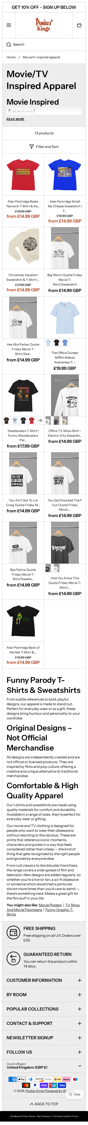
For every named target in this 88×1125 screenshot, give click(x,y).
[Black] (56, 342)
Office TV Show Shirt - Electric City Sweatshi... (65, 433)
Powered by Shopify (59, 1091)
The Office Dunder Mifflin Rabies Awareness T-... (64, 357)
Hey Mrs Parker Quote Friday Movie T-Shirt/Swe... (23, 349)
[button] (79, 25)
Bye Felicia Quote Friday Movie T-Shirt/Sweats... (23, 574)
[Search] (6, 44)
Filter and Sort (47, 146)
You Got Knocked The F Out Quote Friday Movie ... (65, 505)
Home (11, 57)
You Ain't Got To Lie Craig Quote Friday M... (23, 502)
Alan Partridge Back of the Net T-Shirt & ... (23, 650)
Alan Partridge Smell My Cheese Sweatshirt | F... (65, 206)
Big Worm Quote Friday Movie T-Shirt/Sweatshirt (64, 279)
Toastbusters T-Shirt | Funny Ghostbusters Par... (23, 435)
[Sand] (65, 420)
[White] (48, 420)
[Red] (31, 420)
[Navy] (23, 420)
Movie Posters (50, 905)
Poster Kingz (35, 1091)
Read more (16, 119)
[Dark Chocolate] (6, 420)
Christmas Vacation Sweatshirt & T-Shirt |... (23, 277)
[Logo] (44, 25)
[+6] (40, 420)
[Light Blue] (48, 342)
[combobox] (44, 44)
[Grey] (56, 420)
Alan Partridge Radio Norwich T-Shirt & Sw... (23, 204)
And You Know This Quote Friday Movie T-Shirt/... (64, 583)
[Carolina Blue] (65, 342)
